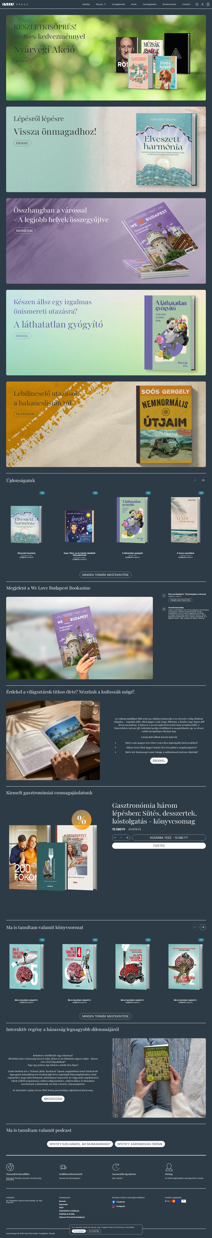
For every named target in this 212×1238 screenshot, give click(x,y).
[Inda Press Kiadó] (14, 4)
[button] (197, 4)
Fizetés (159, 846)
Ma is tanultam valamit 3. (132, 969)
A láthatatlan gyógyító (132, 525)
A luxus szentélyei (185, 525)
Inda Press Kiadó (31, 1233)
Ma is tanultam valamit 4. (79, 969)
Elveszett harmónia (26, 525)
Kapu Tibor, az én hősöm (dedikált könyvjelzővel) (79, 525)
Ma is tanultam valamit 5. (26, 969)
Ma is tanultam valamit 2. (185, 969)
